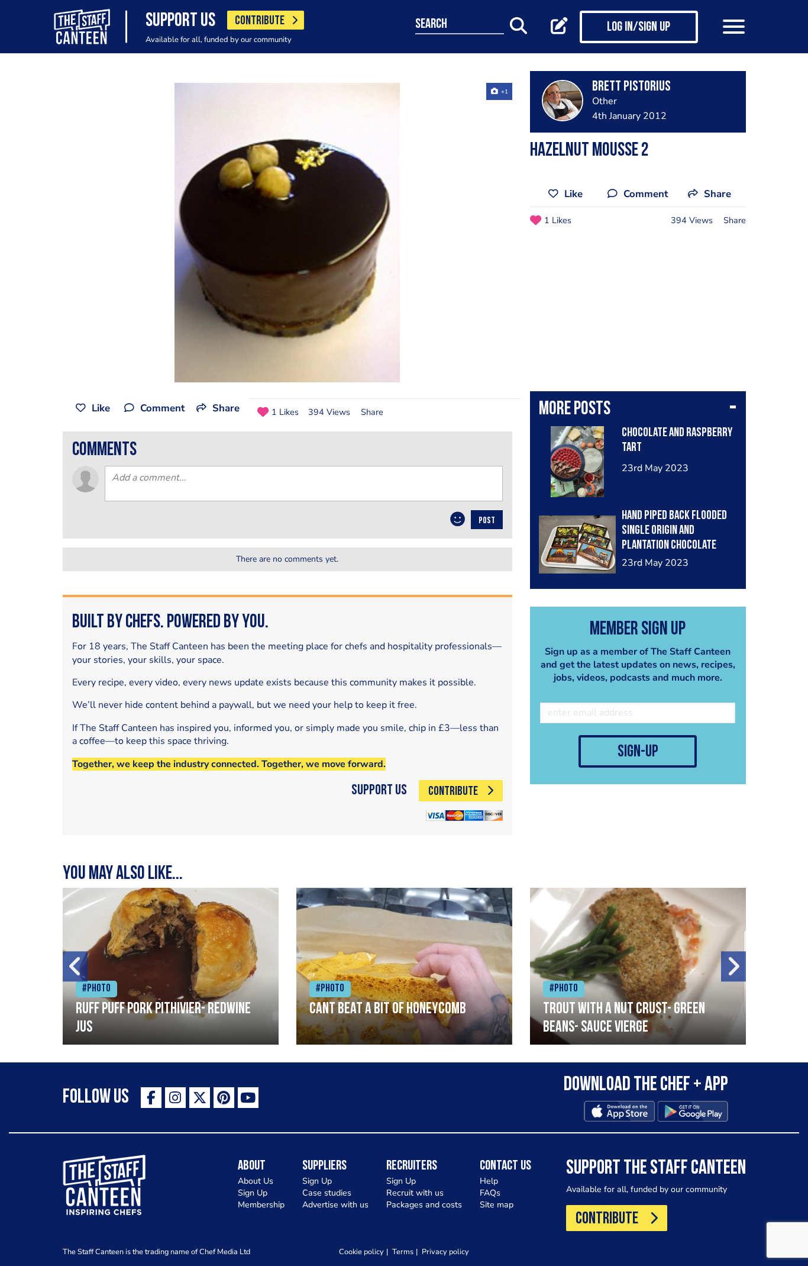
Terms (402, 1251)
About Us (255, 1181)
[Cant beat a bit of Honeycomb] (404, 966)
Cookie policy (361, 1251)
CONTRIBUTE (260, 21)
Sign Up (252, 1193)
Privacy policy (445, 1251)
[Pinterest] (224, 1097)
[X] (199, 1097)
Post (487, 521)
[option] (287, 232)
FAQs (490, 1193)
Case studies (326, 1193)
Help (489, 1181)
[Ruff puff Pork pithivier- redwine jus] (171, 966)
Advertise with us (335, 1204)
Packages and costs (424, 1204)
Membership (261, 1204)
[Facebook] (151, 1097)
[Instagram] (175, 1097)
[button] (638, 410)
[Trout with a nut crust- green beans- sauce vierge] (638, 966)
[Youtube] (248, 1097)
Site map (496, 1204)
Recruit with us (415, 1193)
